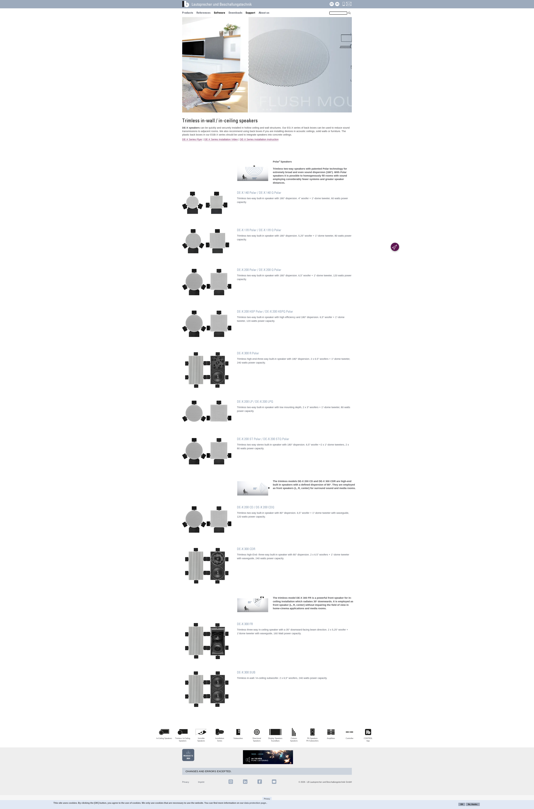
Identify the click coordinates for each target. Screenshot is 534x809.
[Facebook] (260, 783)
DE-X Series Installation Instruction (259, 139)
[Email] (348, 5)
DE (331, 4)
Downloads (235, 13)
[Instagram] (230, 783)
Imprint (201, 782)
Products (187, 13)
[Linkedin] (245, 783)
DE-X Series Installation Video (221, 139)
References (203, 13)
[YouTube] (274, 783)
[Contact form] (395, 247)
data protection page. (255, 803)
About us (264, 13)
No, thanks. (473, 804)
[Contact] (344, 5)
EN (337, 4)
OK (461, 804)
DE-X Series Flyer (192, 139)
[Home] (220, 5)
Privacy (185, 782)
